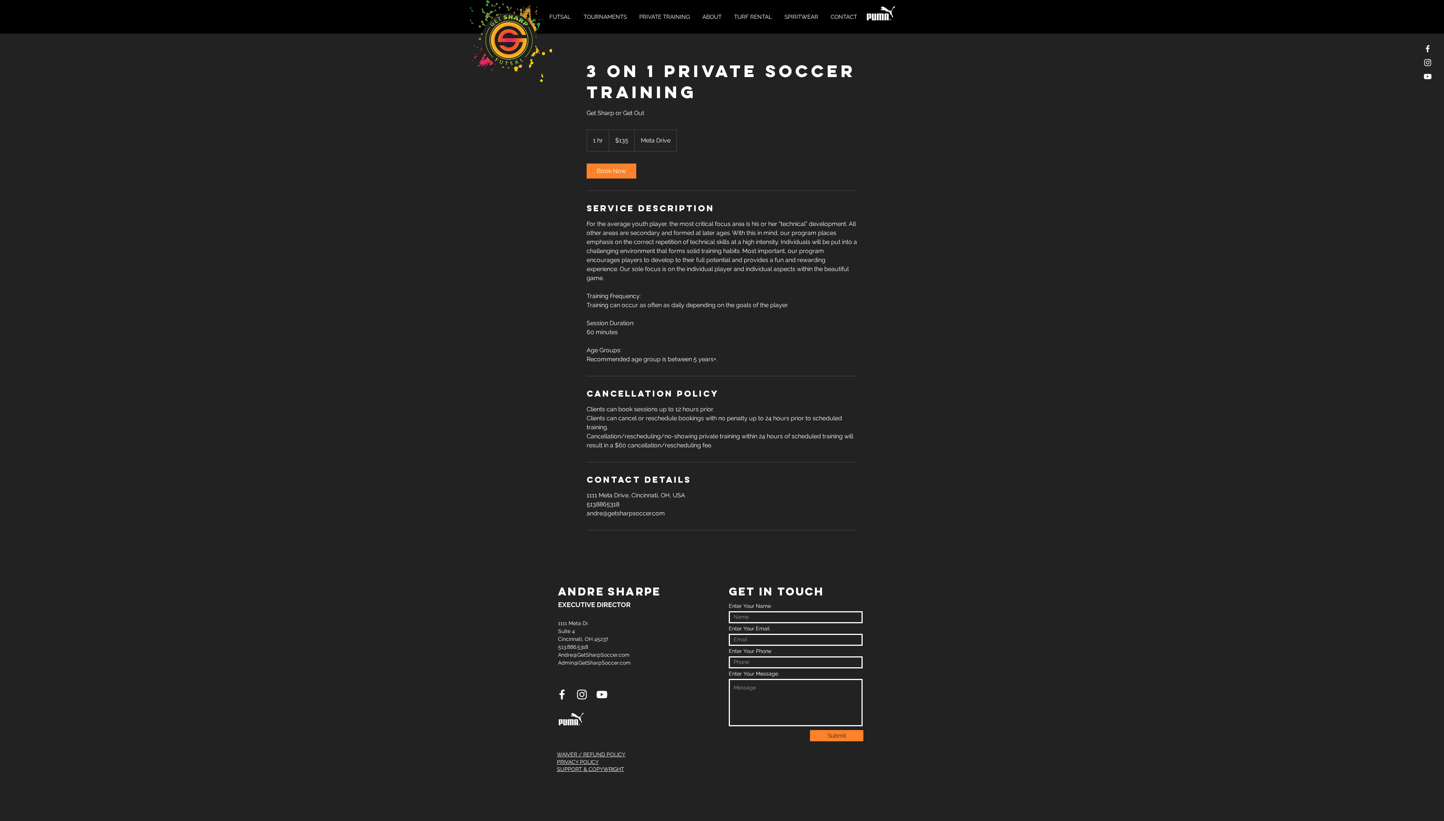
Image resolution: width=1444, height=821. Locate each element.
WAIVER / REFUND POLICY (591, 754)
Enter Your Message (753, 673)
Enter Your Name (750, 606)
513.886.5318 (573, 647)
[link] (611, 171)
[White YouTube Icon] (1427, 76)
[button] (561, 17)
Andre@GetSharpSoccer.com (593, 655)
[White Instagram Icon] (1427, 62)
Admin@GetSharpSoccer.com (594, 663)
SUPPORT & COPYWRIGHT (590, 769)
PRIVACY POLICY (578, 762)
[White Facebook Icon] (1427, 48)
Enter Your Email (749, 628)
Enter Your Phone (750, 651)
